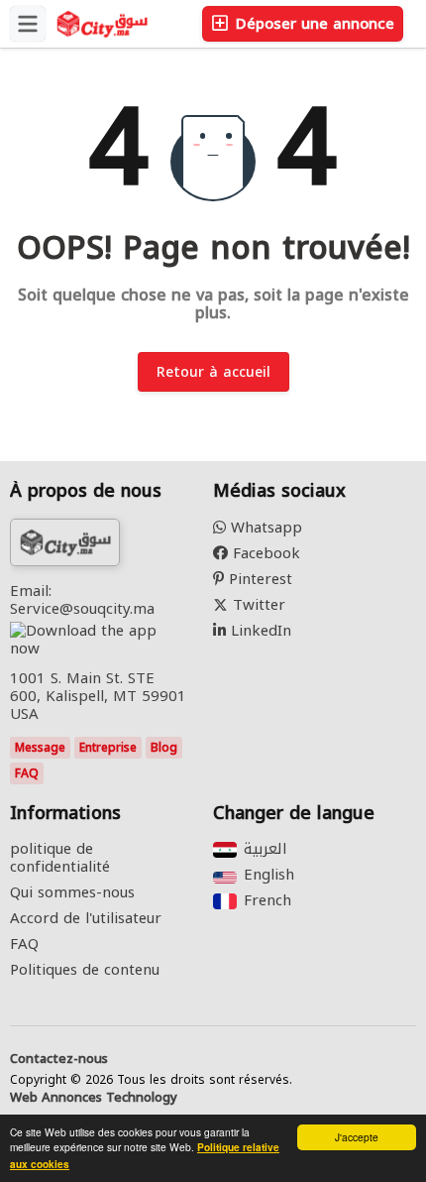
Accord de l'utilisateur (85, 918)
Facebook (264, 553)
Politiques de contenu (85, 970)
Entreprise (108, 748)
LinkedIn (258, 631)
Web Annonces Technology (93, 1098)
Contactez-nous (59, 1059)
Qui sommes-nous (72, 892)
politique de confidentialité (60, 858)
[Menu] (28, 24)
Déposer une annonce (312, 24)
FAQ (27, 773)
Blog (164, 748)
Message (40, 748)
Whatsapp (264, 527)
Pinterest (258, 579)
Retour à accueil (213, 372)
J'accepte (356, 1136)
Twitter (256, 605)
